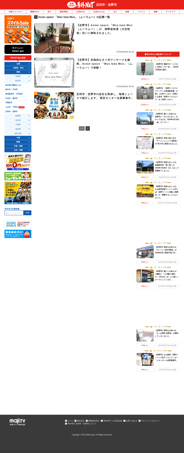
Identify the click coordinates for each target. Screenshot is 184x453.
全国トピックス (15, 12)
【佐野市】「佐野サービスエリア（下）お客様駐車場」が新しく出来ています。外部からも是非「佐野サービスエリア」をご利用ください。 (166, 93)
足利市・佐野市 (106, 4)
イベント (141, 12)
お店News (80, 12)
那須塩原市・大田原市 (14, 94)
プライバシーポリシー (150, 421)
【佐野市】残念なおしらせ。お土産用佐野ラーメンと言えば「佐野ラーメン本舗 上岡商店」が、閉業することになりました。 (166, 192)
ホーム (70, 421)
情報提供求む (94, 421)
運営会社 (80, 421)
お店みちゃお (99, 12)
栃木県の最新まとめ (13, 85)
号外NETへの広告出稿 (112, 421)
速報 (155, 12)
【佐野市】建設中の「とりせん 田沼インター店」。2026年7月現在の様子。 (167, 67)
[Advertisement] (158, 33)
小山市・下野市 (14, 107)
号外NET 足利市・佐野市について (81, 424)
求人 (49, 12)
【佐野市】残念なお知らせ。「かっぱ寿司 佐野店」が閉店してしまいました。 (166, 333)
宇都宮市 (8, 103)
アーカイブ (170, 12)
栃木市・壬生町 (11, 89)
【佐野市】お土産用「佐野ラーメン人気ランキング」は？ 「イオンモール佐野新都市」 (167, 357)
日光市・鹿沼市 (11, 98)
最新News (34, 12)
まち (115, 12)
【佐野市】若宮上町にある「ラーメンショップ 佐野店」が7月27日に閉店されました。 (167, 141)
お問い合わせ (131, 421)
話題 (127, 12)
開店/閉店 (64, 12)
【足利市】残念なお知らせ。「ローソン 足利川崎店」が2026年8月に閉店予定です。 (166, 250)
